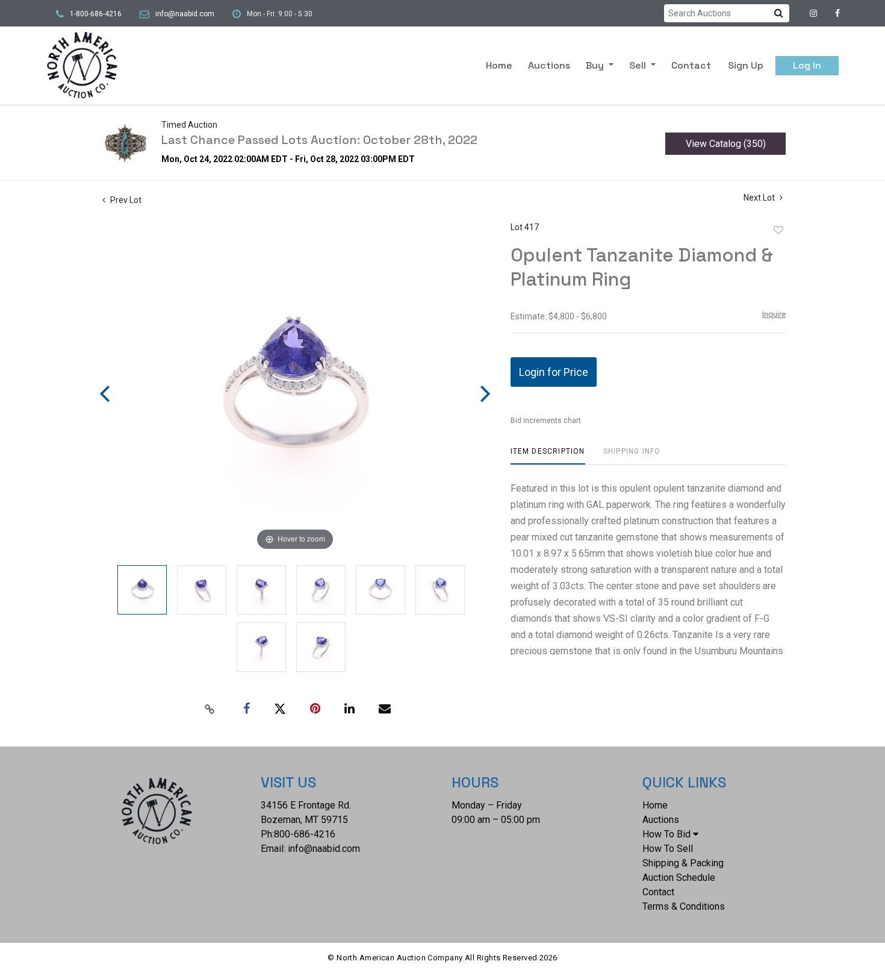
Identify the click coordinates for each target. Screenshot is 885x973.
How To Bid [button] (666, 834)
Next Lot (760, 197)
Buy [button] (596, 65)
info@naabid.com (184, 14)
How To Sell (667, 848)
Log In (807, 65)
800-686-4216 (304, 834)
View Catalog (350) (726, 143)
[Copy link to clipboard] (210, 709)
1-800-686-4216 (96, 14)
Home (499, 65)
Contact (691, 65)
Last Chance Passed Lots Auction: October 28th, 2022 (319, 140)
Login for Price (553, 372)
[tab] (548, 456)
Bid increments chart (546, 420)
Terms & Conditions (683, 906)
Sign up (745, 65)
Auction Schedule (678, 877)
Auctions (549, 65)
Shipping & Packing (683, 863)
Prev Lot (124, 200)
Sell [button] (638, 65)
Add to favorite (778, 230)
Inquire (774, 314)
